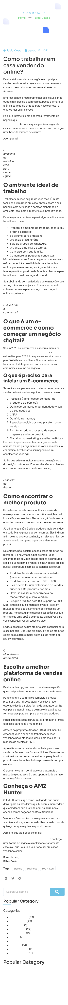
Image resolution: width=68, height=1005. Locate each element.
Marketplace (17, 929)
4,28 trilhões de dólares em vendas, (25, 352)
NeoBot (14, 937)
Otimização (17, 941)
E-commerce (18, 921)
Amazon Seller (19, 917)
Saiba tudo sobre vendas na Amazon (26, 839)
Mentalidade (17, 933)
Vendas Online (19, 953)
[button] (6, 878)
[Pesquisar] (57, 892)
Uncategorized (19, 949)
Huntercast (16, 925)
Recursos (15, 945)
